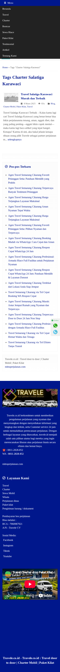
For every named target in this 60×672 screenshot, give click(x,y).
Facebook (8, 540)
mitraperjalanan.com (15, 366)
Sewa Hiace (8, 32)
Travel (5, 14)
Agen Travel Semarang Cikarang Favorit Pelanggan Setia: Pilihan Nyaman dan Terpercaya (28, 229)
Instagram (8, 545)
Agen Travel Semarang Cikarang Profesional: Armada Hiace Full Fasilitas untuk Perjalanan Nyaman (31, 260)
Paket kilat (7, 504)
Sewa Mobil (8, 493)
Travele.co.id (13, 415)
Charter (6, 20)
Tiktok (6, 551)
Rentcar (6, 26)
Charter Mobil (9, 107)
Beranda (6, 8)
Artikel (5, 49)
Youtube (7, 556)
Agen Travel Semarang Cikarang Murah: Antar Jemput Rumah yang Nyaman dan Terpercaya (28, 305)
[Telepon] (55, 332)
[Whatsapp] (55, 325)
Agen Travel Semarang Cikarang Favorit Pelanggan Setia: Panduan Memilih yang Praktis (28, 179)
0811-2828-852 (15, 450)
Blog (53, 104)
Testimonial (8, 44)
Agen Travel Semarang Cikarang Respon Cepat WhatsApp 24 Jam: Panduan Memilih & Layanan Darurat (30, 273)
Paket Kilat (7, 38)
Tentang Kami (9, 55)
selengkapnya (14, 139)
